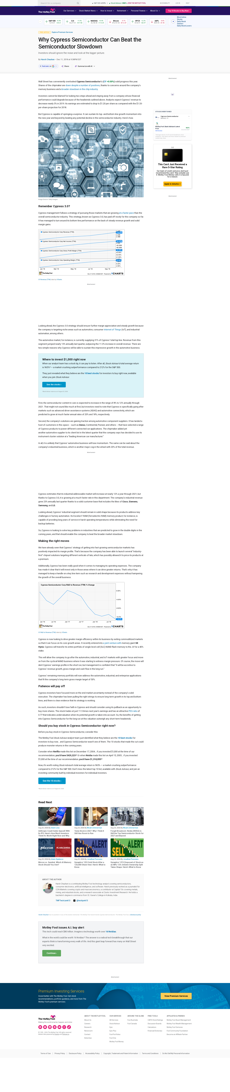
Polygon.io (65, 1034)
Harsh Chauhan (48, 59)
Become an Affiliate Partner (177, 1034)
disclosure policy (135, 915)
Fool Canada (132, 1024)
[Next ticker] (173, 21)
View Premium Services (176, 996)
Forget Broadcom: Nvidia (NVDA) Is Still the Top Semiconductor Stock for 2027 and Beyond (127, 833)
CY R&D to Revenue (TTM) (47, 632)
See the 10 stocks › (52, 781)
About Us (87, 1020)
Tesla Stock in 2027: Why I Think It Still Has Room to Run (89, 832)
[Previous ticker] (40, 21)
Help (187, 3)
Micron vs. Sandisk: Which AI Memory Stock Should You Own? (54, 863)
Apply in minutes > (172, 184)
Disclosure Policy (75, 1053)
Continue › (52, 953)
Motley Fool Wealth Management (179, 1024)
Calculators (152, 1027)
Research (88, 1027)
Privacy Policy (60, 1053)
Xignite (56, 1034)
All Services (113, 1020)
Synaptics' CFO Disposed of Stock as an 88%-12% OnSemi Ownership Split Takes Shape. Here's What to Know (127, 864)
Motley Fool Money (116, 1042)
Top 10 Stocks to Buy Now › (178, 11)
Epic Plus (112, 1031)
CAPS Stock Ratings (155, 1020)
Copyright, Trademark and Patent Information (121, 1053)
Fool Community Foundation (177, 1031)
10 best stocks (92, 373)
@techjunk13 (82, 900)
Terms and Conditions (150, 1053)
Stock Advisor (114, 1024)
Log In (178, 3)
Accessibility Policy (92, 1053)
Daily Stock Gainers (181, 22)
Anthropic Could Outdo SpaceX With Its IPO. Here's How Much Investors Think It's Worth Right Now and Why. (54, 833)
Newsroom (88, 1031)
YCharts (59, 279)
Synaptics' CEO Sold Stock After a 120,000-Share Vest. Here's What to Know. (89, 864)
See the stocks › (54, 384)
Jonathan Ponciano (94, 859)
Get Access (158, 131)
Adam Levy (55, 828)
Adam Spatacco (57, 859)
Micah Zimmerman (94, 828)
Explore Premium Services (62, 32)
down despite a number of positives (83, 85)
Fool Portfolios (114, 1034)
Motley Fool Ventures (175, 1027)
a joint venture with (112, 643)
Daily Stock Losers (184, 26)
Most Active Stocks (181, 18)
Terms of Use (45, 1053)
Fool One (112, 1038)
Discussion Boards (154, 1024)
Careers (87, 1024)
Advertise (88, 1038)
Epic (111, 1027)
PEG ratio (133, 711)
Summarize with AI (85, 66)
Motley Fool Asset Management (179, 1020)
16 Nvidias (111, 931)
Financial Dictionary (155, 1031)
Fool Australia (132, 1020)
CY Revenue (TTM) (44, 279)
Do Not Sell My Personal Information (176, 1053)
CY (105, 81)
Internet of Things (112, 329)
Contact (87, 1034)
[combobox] (59, 3)
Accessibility (165, 3)
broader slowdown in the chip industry (80, 89)
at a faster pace (126, 213)
